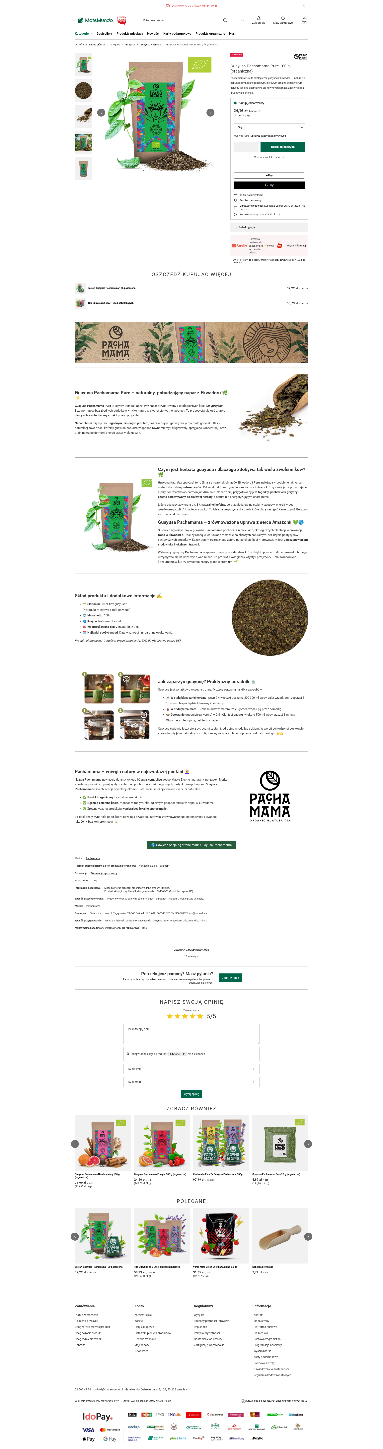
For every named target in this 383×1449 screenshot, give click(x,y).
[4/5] (192, 1016)
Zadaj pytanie (230, 977)
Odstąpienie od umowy (208, 1339)
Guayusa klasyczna (151, 44)
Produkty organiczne (210, 33)
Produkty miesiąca (129, 33)
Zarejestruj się (143, 1315)
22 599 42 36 (83, 1389)
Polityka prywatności (207, 1333)
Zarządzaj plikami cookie (209, 1345)
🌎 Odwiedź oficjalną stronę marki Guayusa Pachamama (191, 845)
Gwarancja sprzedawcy (104, 873)
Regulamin (200, 1326)
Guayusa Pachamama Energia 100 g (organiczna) (160, 1174)
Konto (139, 1306)
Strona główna (97, 44)
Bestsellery (105, 33)
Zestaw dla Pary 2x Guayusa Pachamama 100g (218, 1174)
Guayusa (130, 44)
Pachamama (93, 858)
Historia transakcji (145, 1339)
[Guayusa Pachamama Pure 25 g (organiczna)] (280, 1143)
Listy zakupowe (144, 1326)
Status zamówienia (87, 1315)
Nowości (153, 33)
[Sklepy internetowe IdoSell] (275, 1401)
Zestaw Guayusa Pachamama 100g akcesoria (111, 288)
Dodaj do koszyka (283, 147)
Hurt (232, 33)
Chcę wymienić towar (88, 1339)
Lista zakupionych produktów (152, 1333)
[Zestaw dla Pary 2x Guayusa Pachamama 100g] (221, 1143)
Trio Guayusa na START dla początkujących (111, 303)
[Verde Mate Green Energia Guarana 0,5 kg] (221, 1236)
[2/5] (177, 1016)
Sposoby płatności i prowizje (211, 1320)
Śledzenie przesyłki (86, 1320)
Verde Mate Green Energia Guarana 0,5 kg (215, 1267)
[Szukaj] (224, 20)
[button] (101, 113)
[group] (155, 112)
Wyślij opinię (191, 1094)
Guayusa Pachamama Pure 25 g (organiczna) (276, 1174)
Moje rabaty (141, 1345)
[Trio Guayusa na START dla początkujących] (80, 303)
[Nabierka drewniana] (280, 1236)
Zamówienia (85, 1306)
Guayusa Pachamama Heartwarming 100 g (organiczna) (97, 1176)
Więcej (164, 865)
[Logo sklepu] (101, 20)
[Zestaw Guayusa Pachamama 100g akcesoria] (80, 288)
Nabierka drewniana (262, 1267)
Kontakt (80, 1345)
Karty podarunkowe (177, 33)
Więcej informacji (296, 245)
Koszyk (138, 1320)
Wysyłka (199, 1315)
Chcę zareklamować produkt (92, 1326)
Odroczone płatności (251, 205)
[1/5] (170, 1016)
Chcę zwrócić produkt (88, 1333)
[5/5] (200, 1016)
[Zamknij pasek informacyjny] (304, 5)
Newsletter (141, 1351)
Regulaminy (203, 1306)
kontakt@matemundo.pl (108, 1389)
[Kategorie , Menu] (93, 34)
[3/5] (185, 1016)
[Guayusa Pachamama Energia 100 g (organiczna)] (162, 1143)
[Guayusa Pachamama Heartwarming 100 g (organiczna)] (103, 1143)
